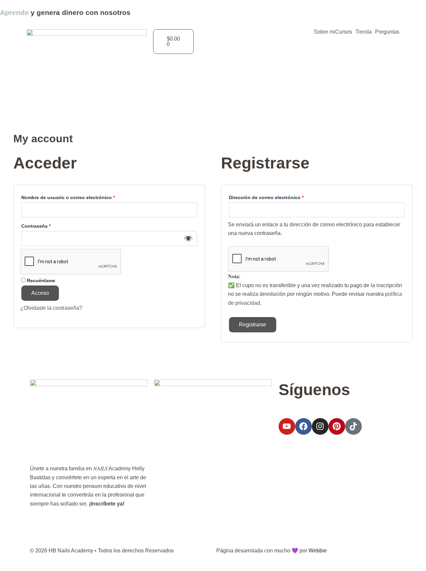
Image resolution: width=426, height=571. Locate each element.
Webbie (318, 550)
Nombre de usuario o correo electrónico (80, 196)
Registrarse (252, 324)
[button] (345, 32)
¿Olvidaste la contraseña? (51, 308)
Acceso (40, 293)
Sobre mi (324, 32)
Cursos (343, 32)
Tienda (363, 32)
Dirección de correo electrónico (279, 196)
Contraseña (48, 225)
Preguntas (387, 32)
